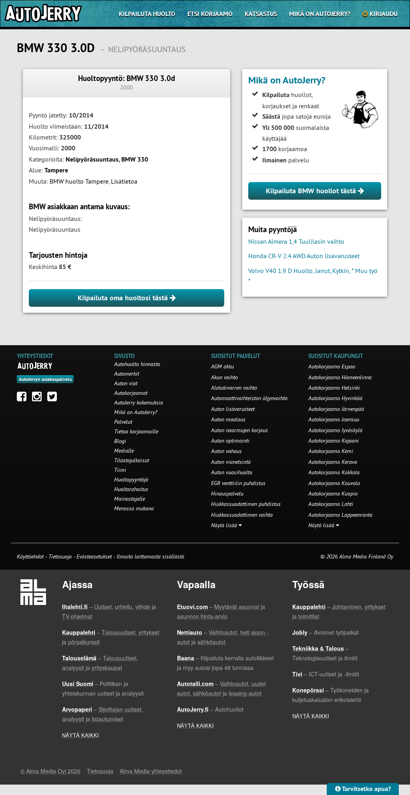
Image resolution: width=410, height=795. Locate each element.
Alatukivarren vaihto (234, 387)
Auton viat (125, 383)
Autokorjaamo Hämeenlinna (340, 377)
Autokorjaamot (130, 392)
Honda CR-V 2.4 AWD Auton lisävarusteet (304, 256)
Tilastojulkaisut (131, 460)
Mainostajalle (129, 498)
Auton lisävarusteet (233, 409)
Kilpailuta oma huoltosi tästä (124, 297)
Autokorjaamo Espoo (331, 366)
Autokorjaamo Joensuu (333, 419)
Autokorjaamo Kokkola (334, 472)
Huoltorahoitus (131, 489)
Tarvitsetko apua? (366, 789)
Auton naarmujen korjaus (239, 430)
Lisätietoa (124, 181)
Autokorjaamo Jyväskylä (335, 430)
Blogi (120, 441)
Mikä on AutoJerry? (319, 14)
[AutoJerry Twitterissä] (54, 398)
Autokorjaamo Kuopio (333, 493)
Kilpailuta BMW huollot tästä (312, 190)
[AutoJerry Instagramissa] (39, 398)
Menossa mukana (134, 508)
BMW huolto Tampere (79, 181)
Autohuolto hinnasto (137, 364)
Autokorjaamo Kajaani (333, 440)
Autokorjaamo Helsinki (334, 387)
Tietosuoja (60, 556)
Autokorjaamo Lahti (330, 504)
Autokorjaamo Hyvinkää (335, 398)
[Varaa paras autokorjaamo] (35, 365)
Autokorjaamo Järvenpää (336, 409)
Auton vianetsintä (231, 461)
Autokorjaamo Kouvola (334, 483)
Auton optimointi (230, 440)
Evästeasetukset (94, 556)
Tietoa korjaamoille (136, 431)
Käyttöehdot (31, 556)
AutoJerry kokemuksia (138, 402)
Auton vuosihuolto (231, 472)
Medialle (124, 450)
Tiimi (120, 469)
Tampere (56, 170)
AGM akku (222, 366)
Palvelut (123, 421)
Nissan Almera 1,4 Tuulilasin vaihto (296, 241)
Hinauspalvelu (227, 493)
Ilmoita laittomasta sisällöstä (150, 556)
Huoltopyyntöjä (131, 479)
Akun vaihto (224, 377)
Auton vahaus (226, 451)
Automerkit (126, 373)
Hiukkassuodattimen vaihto (242, 514)
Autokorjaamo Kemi (330, 451)
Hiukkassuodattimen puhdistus (246, 504)
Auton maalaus (228, 419)
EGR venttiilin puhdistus (238, 483)
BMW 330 (134, 159)
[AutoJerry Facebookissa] (23, 398)
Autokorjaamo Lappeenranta (340, 514)
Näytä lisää (225, 525)
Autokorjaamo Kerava (332, 461)
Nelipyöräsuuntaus (92, 159)
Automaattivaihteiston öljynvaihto (249, 398)
